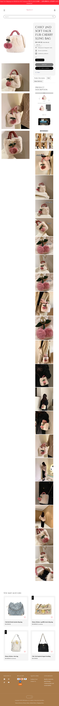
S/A (36, 57)
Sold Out (44, 64)
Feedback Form (34, 679)
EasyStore (42, 700)
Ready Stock (40, 59)
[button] (4, 10)
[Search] (53, 16)
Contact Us (33, 681)
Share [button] (38, 72)
